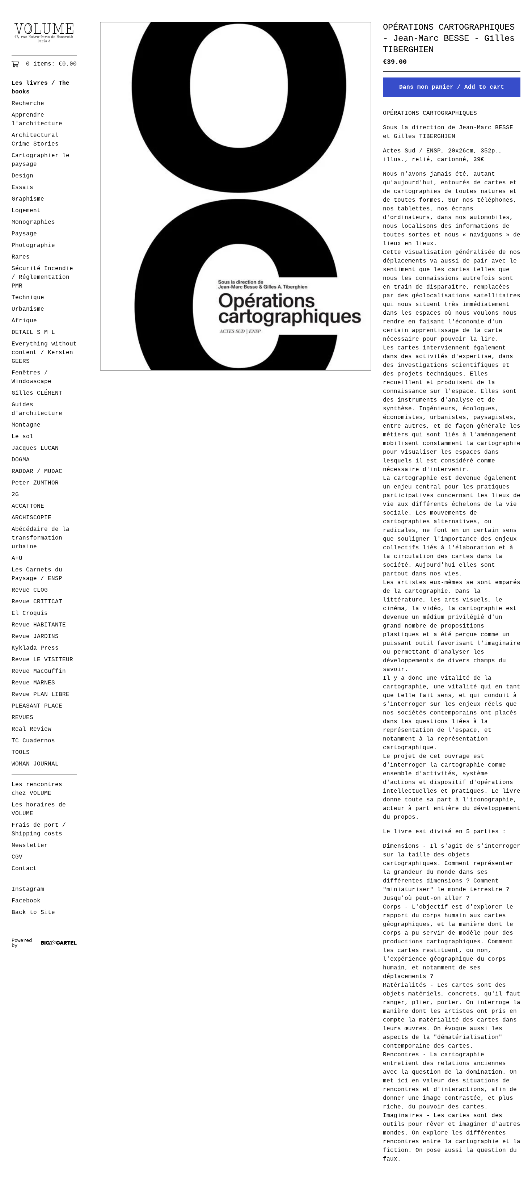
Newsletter (30, 845)
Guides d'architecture (37, 409)
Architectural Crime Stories (35, 139)
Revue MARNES (33, 683)
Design (22, 176)
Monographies (33, 222)
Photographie (33, 245)
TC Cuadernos (33, 741)
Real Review (31, 729)
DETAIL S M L (33, 332)
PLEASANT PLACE (37, 706)
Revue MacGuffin (39, 671)
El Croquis (30, 613)
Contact (24, 868)
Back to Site (33, 912)
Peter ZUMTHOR (35, 483)
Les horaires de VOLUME (39, 809)
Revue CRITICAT (37, 602)
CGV (17, 857)
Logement (26, 210)
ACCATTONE (28, 506)
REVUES (22, 717)
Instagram (28, 889)
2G (15, 494)
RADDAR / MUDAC (37, 471)
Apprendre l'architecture (37, 119)
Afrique (24, 321)
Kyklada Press (35, 648)
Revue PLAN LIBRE (40, 694)
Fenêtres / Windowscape (31, 377)
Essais (22, 187)
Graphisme (28, 199)
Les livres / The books (40, 87)
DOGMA (21, 460)
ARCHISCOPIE (31, 518)
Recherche (28, 103)
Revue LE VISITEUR (42, 660)
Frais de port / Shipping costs (39, 829)
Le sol (22, 436)
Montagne (26, 425)
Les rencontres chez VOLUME (37, 789)
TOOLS (21, 752)
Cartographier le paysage (40, 160)
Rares (21, 257)
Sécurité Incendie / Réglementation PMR (42, 277)
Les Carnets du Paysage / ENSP (37, 574)
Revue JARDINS (35, 636)
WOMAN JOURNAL (35, 764)
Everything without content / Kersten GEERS (44, 353)
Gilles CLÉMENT (37, 393)
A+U (17, 558)
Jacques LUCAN (35, 448)
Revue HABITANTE (39, 625)
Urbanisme (28, 309)
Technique (28, 297)
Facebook (26, 901)
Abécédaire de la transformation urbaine (40, 538)
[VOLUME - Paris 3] (44, 33)
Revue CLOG (30, 590)
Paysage (24, 234)
